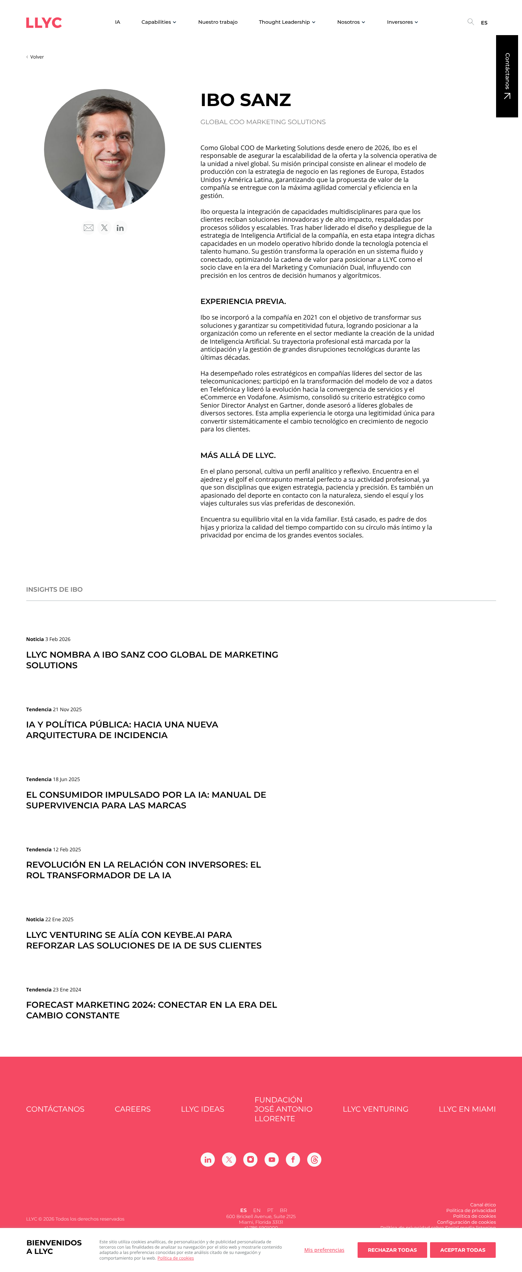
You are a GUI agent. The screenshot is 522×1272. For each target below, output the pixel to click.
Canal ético (483, 1205)
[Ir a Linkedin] (208, 1159)
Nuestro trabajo (218, 22)
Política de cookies (176, 1258)
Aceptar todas (462, 1250)
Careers (133, 1109)
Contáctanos (507, 71)
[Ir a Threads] (314, 1159)
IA (117, 22)
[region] (261, 1250)
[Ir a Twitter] (229, 1159)
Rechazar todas (392, 1250)
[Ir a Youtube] (272, 1159)
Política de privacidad (471, 1210)
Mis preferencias (324, 1249)
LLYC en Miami (467, 1109)
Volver (37, 57)
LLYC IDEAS (202, 1109)
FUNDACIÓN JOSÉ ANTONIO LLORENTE (283, 1109)
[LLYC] (44, 22)
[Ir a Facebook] (293, 1159)
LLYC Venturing (375, 1109)
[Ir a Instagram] (250, 1159)
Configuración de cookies (466, 1222)
